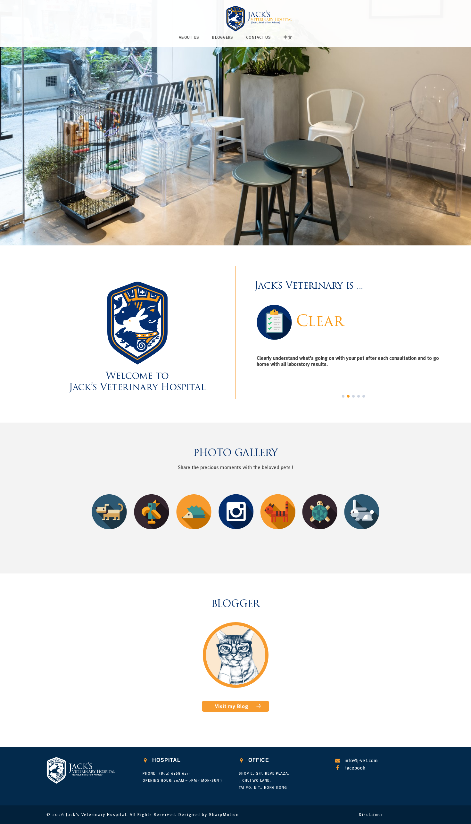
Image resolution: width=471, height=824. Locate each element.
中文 (288, 37)
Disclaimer (371, 814)
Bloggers (222, 37)
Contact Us (258, 37)
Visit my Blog (231, 706)
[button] (343, 396)
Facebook (354, 767)
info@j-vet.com (361, 760)
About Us (189, 37)
